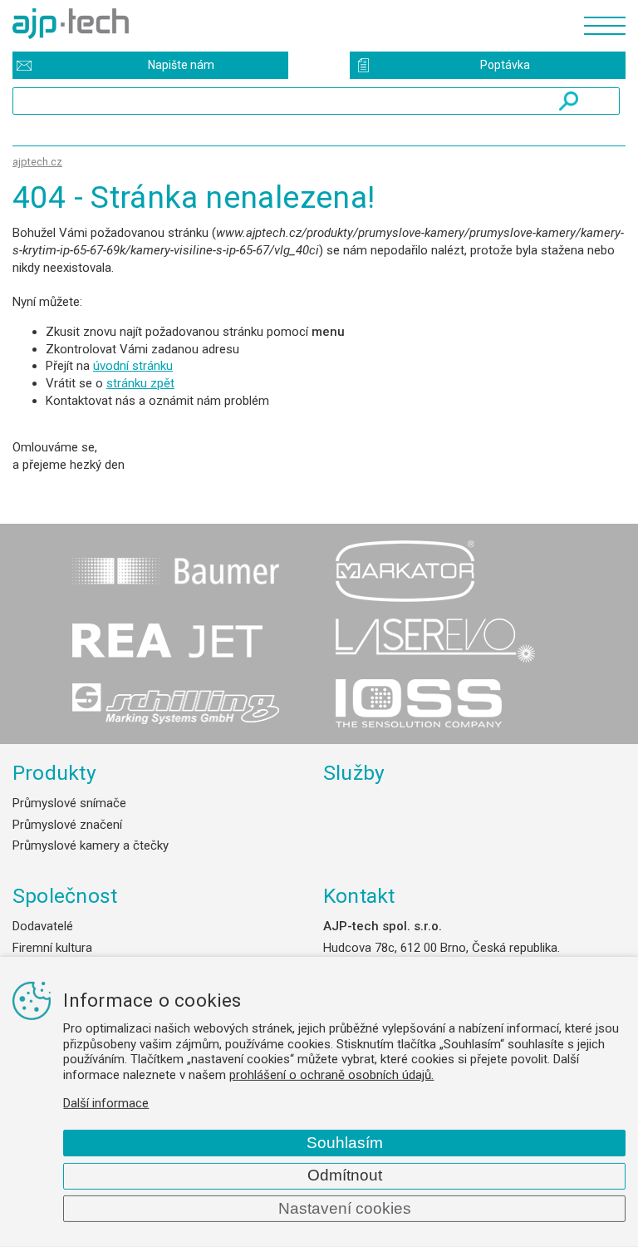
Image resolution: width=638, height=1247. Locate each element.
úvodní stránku (133, 365)
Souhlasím (345, 1142)
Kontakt (359, 896)
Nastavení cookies (344, 1208)
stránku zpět (140, 383)
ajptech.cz (37, 161)
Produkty (54, 773)
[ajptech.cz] (289, 23)
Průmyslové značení (67, 824)
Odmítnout (344, 1175)
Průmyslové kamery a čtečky (90, 845)
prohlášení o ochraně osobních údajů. (331, 1074)
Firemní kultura (52, 947)
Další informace (106, 1103)
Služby (354, 773)
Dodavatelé (42, 926)
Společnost (64, 896)
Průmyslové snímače (69, 803)
